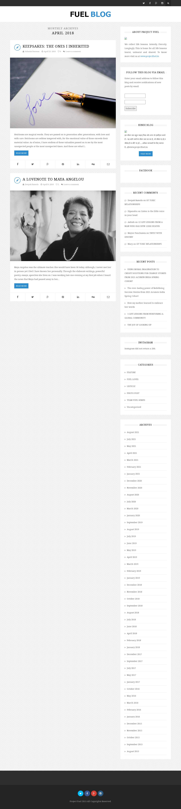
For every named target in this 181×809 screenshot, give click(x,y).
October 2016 (133, 689)
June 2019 (132, 543)
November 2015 (134, 730)
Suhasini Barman (32, 51)
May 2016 (131, 695)
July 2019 (131, 536)
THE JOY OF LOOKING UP (139, 324)
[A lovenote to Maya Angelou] (63, 226)
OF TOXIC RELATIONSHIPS (149, 244)
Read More (21, 153)
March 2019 (132, 564)
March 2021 (132, 460)
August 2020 (133, 494)
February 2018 (134, 640)
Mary (130, 244)
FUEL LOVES (132, 379)
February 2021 (134, 467)
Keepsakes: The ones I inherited (56, 46)
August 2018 (133, 612)
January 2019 (133, 578)
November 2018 (134, 591)
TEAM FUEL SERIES (136, 400)
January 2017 (133, 682)
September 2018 (135, 605)
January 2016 (133, 716)
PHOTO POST (133, 393)
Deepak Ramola (31, 184)
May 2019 (131, 550)
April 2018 (132, 633)
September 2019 (135, 522)
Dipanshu (132, 211)
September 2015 (135, 744)
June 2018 (132, 626)
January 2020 (133, 515)
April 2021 (132, 453)
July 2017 (131, 668)
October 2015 (133, 737)
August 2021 (133, 432)
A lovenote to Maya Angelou (53, 179)
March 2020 (132, 508)
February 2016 (134, 709)
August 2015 (133, 751)
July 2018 (131, 619)
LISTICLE (131, 386)
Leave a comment (73, 51)
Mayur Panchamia (137, 233)
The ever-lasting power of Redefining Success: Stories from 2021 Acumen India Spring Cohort (145, 292)
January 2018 (133, 647)
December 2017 (134, 654)
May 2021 (131, 446)
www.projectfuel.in (149, 56)
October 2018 (133, 598)
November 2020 (134, 487)
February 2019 (134, 571)
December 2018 (134, 584)
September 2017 (135, 661)
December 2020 (134, 480)
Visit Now (146, 153)
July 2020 (131, 501)
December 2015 (134, 723)
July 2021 (131, 439)
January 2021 (133, 473)
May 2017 (131, 675)
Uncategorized (134, 407)
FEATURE (131, 372)
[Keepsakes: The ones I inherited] (63, 93)
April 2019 (132, 557)
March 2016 (132, 702)
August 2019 (133, 529)
